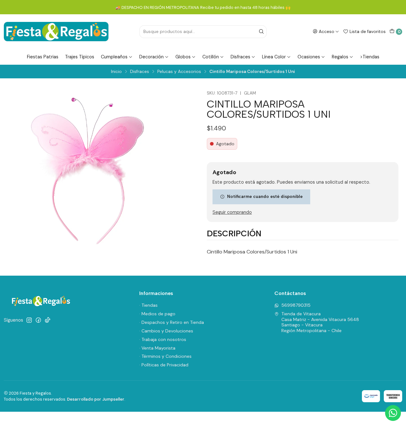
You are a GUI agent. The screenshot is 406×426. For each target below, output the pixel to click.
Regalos (340, 57)
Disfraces (240, 57)
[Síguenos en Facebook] (38, 320)
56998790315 (296, 305)
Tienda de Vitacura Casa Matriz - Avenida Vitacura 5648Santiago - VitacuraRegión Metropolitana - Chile (320, 322)
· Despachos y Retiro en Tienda (171, 322)
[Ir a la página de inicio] (56, 31)
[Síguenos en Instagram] (29, 320)
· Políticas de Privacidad (163, 365)
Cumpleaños (114, 57)
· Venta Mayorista (157, 348)
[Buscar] (261, 31)
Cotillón (210, 57)
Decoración (151, 57)
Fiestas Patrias (42, 57)
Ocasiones (309, 57)
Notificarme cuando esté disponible (265, 196)
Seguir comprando (232, 212)
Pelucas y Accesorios (179, 71)
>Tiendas (369, 57)
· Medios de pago (157, 314)
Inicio (116, 71)
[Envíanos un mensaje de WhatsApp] (393, 413)
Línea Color (274, 57)
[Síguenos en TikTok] (47, 320)
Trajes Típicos (79, 57)
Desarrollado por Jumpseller (95, 399)
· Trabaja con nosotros (162, 339)
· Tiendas (148, 305)
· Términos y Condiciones (165, 356)
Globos (183, 57)
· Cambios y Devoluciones (166, 331)
